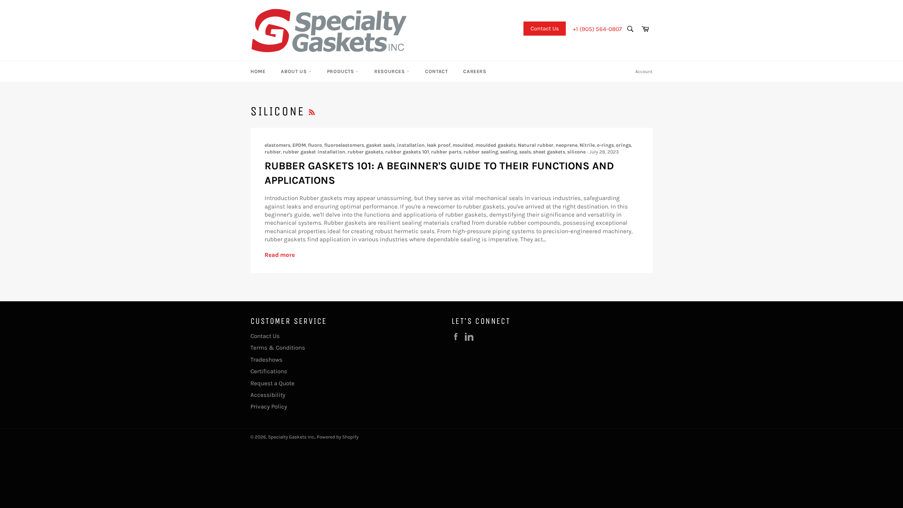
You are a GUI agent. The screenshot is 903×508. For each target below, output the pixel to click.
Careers (474, 71)
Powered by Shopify (337, 437)
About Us (294, 71)
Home (257, 71)
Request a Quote (272, 383)
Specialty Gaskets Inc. (291, 437)
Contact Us (545, 28)
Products (341, 71)
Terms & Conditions (277, 347)
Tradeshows (266, 359)
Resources (390, 71)
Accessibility (267, 394)
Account (644, 71)
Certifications (268, 371)
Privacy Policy (268, 406)
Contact (436, 71)
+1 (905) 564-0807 (597, 28)
